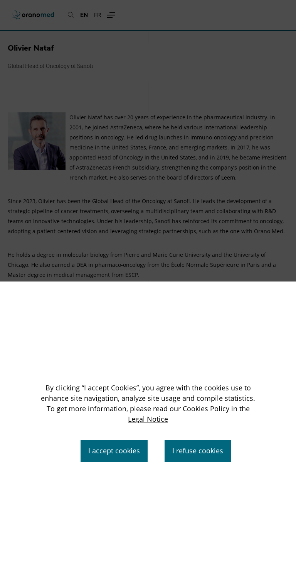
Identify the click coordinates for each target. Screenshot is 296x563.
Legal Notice (148, 419)
